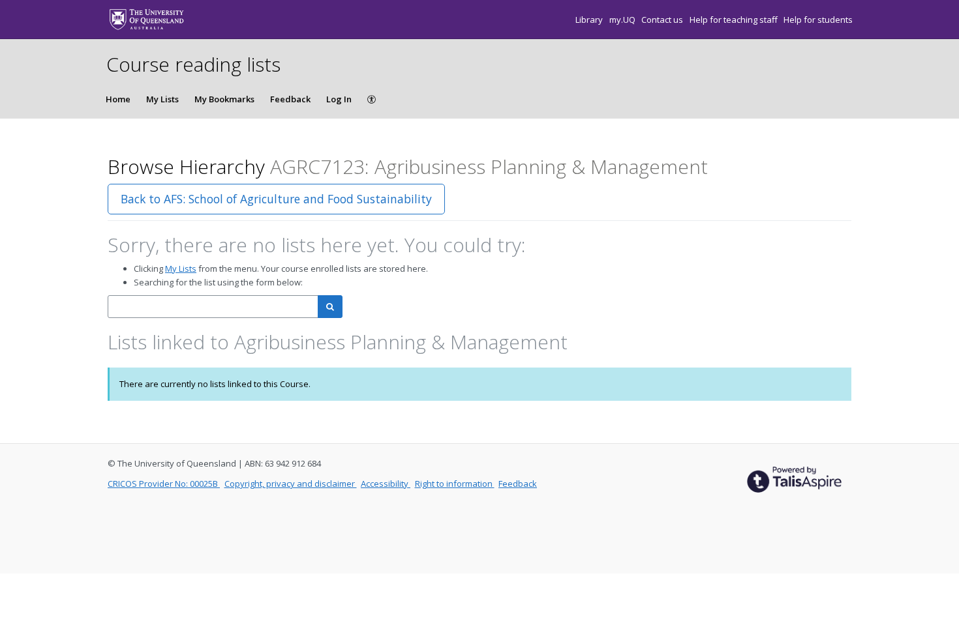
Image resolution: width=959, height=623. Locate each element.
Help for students (818, 19)
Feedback (290, 99)
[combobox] (213, 306)
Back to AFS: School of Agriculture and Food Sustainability (276, 199)
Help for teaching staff (735, 19)
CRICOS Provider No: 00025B (164, 483)
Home (118, 99)
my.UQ (623, 19)
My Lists (162, 99)
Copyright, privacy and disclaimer (290, 483)
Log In (339, 99)
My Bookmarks (224, 99)
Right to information (455, 483)
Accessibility (385, 483)
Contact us (663, 19)
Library (590, 19)
